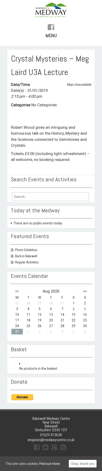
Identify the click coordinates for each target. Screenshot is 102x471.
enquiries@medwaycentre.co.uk (51, 440)
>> (85, 291)
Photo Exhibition (26, 250)
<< (17, 291)
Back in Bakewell (26, 256)
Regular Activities (27, 262)
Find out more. (50, 464)
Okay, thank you (82, 464)
